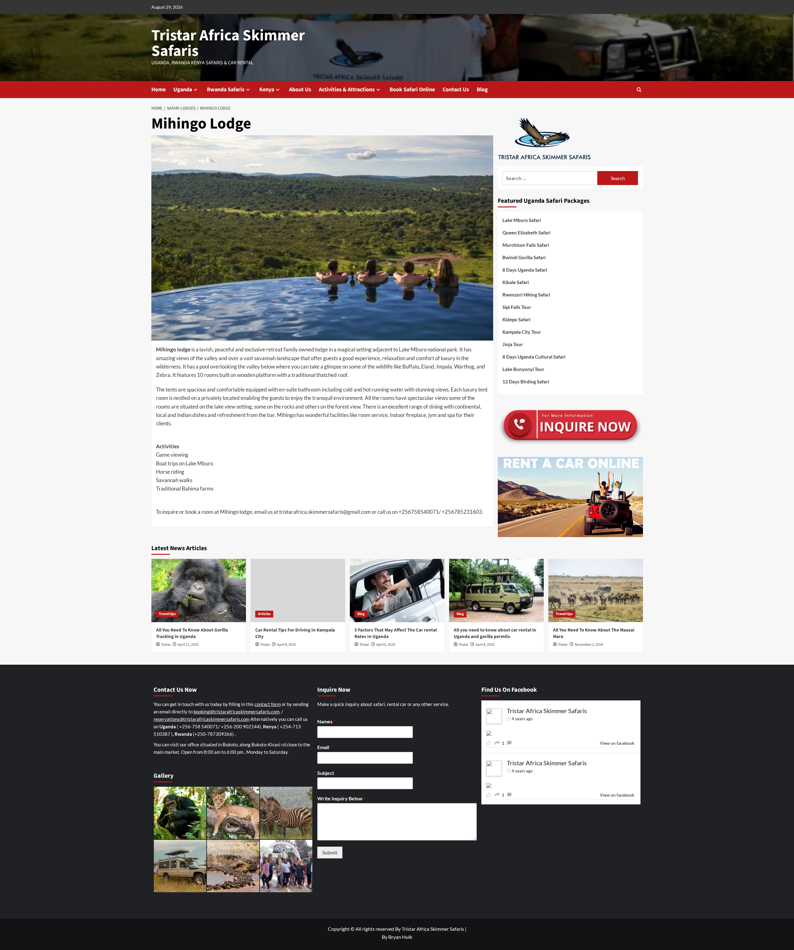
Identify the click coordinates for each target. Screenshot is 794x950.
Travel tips (167, 614)
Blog (482, 89)
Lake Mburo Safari (521, 220)
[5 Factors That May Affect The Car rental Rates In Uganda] (397, 590)
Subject (325, 773)
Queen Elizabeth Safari (526, 232)
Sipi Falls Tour (516, 307)
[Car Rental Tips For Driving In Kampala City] (298, 590)
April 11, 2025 (188, 644)
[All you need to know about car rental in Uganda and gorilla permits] (496, 590)
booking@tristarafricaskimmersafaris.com (236, 711)
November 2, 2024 (589, 644)
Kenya (266, 89)
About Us (300, 89)
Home (158, 89)
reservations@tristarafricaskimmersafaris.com (201, 719)
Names (326, 721)
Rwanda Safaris (225, 89)
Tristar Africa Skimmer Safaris (228, 43)
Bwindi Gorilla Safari (524, 257)
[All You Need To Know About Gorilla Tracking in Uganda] (198, 590)
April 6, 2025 (385, 644)
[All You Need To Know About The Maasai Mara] (595, 590)
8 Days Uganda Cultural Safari (533, 357)
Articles (264, 614)
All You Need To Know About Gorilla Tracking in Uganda (192, 633)
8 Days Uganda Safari (524, 270)
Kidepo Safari (516, 319)
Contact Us (456, 89)
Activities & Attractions (347, 89)
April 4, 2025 (484, 644)
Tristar (166, 644)
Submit (329, 852)
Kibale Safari (515, 282)
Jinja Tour (512, 344)
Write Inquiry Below (341, 798)
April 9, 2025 (286, 644)
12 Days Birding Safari (525, 381)
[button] (639, 89)
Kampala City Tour (521, 332)
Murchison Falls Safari (525, 245)
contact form (268, 704)
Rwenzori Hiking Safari (526, 294)
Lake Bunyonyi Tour (523, 369)
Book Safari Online (412, 89)
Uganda (182, 89)
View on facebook (617, 743)
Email (324, 747)
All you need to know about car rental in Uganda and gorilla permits (495, 633)
